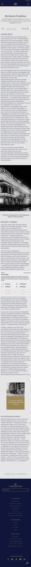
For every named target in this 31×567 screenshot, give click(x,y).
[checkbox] (2, 284)
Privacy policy (26, 272)
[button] (3, 273)
